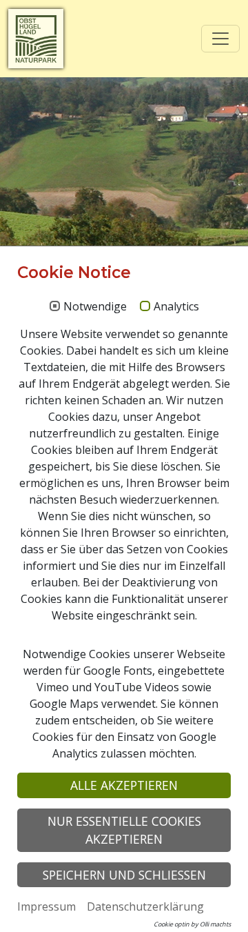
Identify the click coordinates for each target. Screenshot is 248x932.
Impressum (46, 906)
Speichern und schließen (124, 874)
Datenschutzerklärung (145, 906)
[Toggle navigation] (220, 38)
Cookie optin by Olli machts (192, 924)
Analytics (176, 307)
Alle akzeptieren (124, 785)
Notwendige (95, 307)
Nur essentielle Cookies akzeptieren (124, 830)
